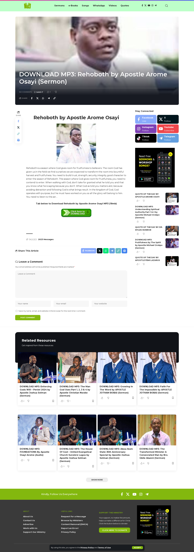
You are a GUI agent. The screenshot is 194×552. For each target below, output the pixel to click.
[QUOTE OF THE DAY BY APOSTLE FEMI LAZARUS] (172, 261)
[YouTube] (149, 5)
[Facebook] (142, 5)
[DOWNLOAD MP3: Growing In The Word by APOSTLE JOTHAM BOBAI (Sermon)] (117, 367)
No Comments (25, 92)
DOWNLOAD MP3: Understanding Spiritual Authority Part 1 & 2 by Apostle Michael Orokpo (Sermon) (147, 212)
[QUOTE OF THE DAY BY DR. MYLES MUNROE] (172, 231)
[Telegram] (155, 5)
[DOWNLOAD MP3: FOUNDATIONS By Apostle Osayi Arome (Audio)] (37, 430)
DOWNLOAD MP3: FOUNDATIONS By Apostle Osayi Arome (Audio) (34, 452)
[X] (145, 5)
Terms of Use (104, 548)
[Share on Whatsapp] (43, 98)
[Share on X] (37, 98)
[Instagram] (152, 5)
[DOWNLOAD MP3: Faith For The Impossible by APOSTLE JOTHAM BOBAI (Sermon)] (157, 367)
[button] (137, 547)
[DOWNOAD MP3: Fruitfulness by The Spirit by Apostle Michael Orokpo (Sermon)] (172, 243)
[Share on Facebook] (31, 98)
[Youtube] (168, 128)
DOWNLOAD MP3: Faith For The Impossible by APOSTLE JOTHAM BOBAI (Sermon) (155, 389)
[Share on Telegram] (48, 98)
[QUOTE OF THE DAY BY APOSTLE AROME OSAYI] (172, 198)
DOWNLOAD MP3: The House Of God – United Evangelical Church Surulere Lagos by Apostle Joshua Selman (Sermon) (76, 455)
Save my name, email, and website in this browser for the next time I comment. (52, 311)
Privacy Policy (87, 548)
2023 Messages (46, 239)
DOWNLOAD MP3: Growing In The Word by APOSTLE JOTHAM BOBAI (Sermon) (116, 389)
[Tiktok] (146, 138)
